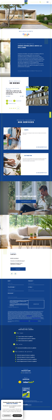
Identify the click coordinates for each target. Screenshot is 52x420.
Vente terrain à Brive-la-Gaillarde (25, 341)
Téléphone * (11, 288)
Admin (28, 402)
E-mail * (30, 288)
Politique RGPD (36, 402)
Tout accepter (17, 415)
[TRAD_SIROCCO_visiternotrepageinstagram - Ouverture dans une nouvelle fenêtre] (15, 274)
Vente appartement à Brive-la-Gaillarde (26, 339)
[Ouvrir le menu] (47, 2)
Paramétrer (7, 415)
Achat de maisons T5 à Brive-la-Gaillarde (26, 356)
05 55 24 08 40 (14, 259)
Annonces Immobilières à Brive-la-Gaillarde (26, 349)
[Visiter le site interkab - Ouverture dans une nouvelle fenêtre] (28, 383)
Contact (50, 114)
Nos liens (31, 402)
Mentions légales (24, 402)
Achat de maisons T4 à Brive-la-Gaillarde (26, 358)
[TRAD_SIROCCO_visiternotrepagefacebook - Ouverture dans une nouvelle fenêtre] (11, 274)
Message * (11, 294)
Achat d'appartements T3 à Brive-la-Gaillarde (27, 362)
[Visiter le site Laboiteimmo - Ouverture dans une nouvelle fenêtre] (26, 407)
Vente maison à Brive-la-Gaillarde (25, 337)
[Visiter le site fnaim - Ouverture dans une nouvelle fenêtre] (20, 383)
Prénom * (31, 282)
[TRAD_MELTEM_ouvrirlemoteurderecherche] (40, 2)
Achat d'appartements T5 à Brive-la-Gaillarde (27, 360)
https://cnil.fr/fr (29, 316)
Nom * (9, 282)
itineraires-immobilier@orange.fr (17, 261)
